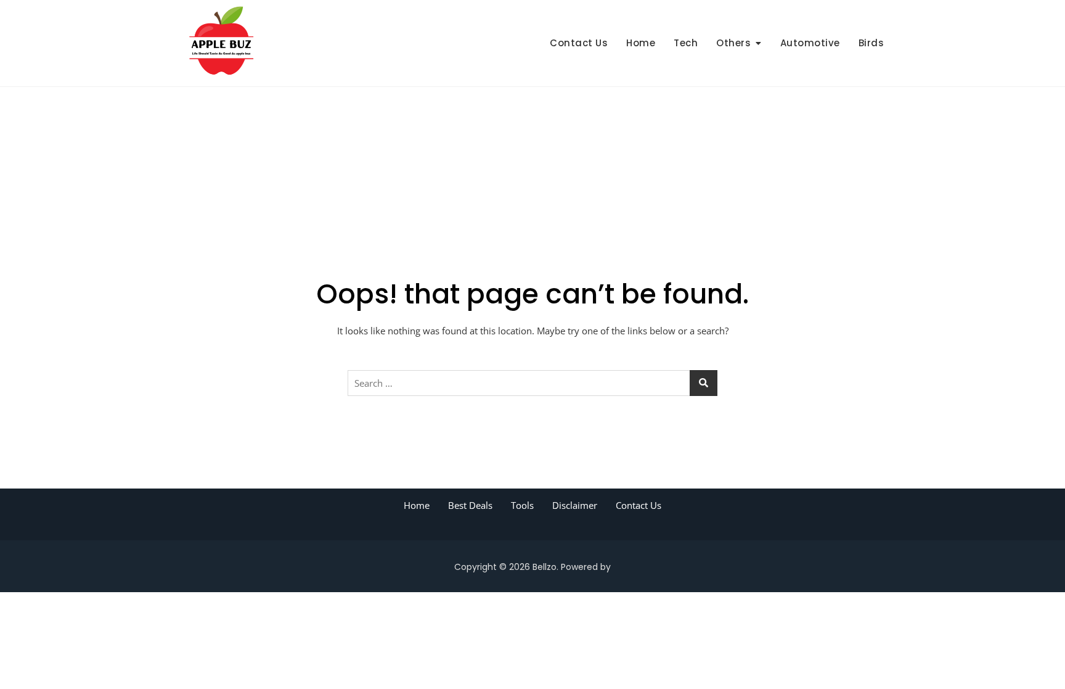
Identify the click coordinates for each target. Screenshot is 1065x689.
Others (733, 42)
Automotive (810, 42)
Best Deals (470, 505)
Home (640, 42)
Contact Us (579, 42)
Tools (522, 505)
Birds (871, 42)
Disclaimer (574, 505)
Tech (686, 42)
